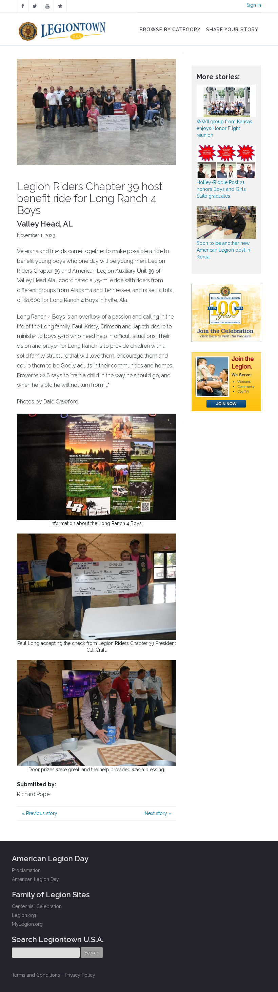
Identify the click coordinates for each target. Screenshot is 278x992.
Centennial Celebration (37, 906)
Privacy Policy (80, 975)
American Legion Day (35, 879)
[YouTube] (47, 6)
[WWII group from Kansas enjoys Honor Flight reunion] (226, 101)
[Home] (63, 29)
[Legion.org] (60, 6)
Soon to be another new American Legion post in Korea (223, 249)
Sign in (253, 5)
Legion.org (24, 915)
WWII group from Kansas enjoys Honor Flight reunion (224, 128)
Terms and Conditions (36, 975)
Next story (158, 813)
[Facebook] (22, 6)
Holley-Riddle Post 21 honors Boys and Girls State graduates (221, 189)
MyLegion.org (27, 924)
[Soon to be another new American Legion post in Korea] (226, 222)
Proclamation (26, 870)
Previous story (39, 813)
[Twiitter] (34, 6)
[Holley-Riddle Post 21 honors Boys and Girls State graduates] (226, 161)
